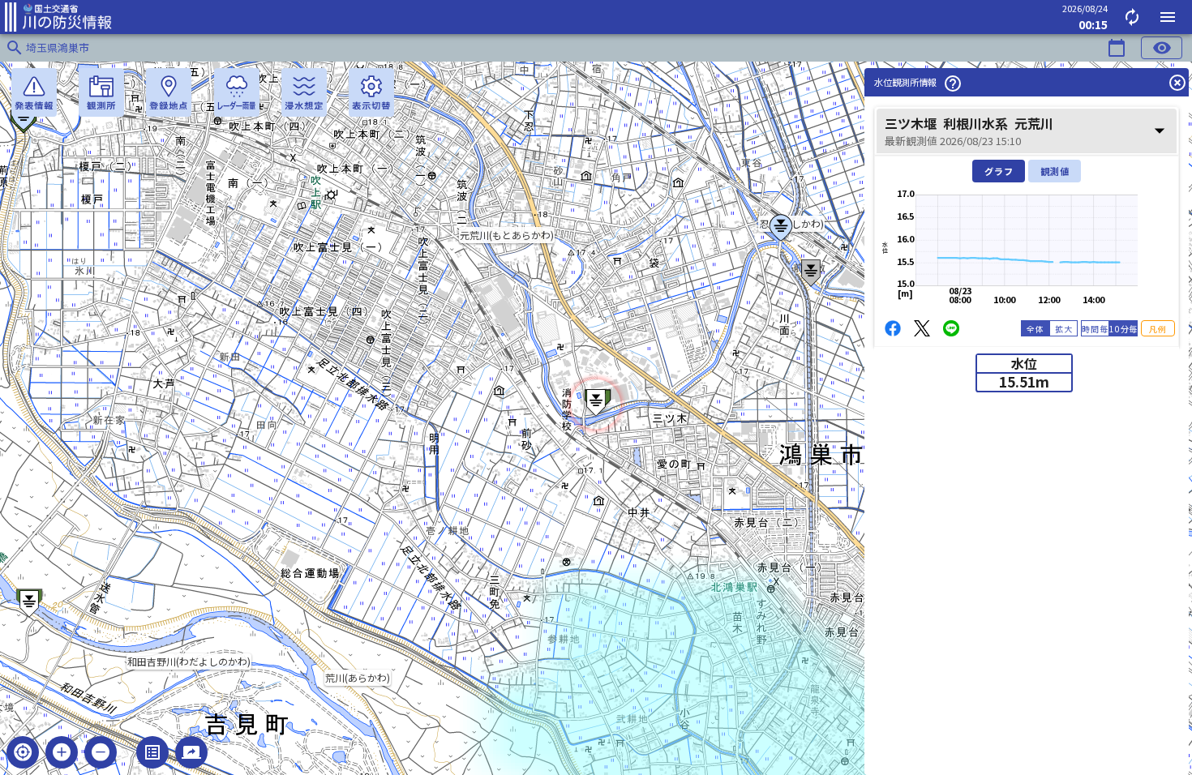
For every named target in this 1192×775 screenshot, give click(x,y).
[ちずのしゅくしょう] (100, 752)
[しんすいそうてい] (304, 92)
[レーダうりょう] (236, 92)
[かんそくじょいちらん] (101, 92)
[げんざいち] (22, 752)
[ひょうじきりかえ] (371, 92)
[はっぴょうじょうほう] (34, 92)
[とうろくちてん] (168, 92)
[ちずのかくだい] (61, 752)
